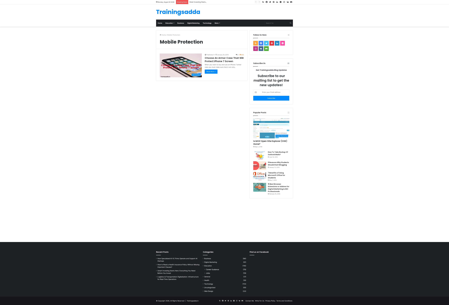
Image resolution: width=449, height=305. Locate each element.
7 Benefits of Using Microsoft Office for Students (276, 175)
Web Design (208, 291)
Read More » (211, 71)
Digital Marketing (193, 23)
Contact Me (249, 301)
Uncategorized (209, 287)
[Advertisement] (224, 219)
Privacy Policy (270, 301)
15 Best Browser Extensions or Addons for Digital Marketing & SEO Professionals (278, 188)
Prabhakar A (210, 55)
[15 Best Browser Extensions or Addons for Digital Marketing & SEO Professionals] (259, 187)
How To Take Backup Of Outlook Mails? (278, 153)
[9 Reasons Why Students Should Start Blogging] (259, 165)
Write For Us (259, 301)
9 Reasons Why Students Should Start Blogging (278, 163)
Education (169, 23)
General (207, 277)
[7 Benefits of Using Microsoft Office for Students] (259, 176)
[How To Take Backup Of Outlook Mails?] (259, 155)
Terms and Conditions (284, 301)
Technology (207, 23)
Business (180, 23)
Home (160, 23)
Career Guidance (212, 269)
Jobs (208, 273)
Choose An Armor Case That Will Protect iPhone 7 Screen (224, 59)
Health (206, 280)
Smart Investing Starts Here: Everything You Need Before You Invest (214, 2)
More (217, 23)
